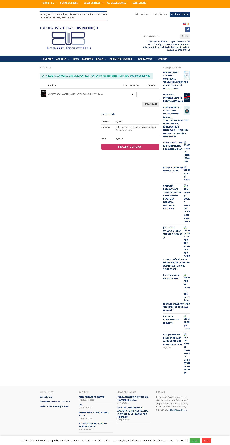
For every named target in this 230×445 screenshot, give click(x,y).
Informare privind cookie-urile (55, 402)
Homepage (47, 59)
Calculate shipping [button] (124, 130)
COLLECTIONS (139, 3)
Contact (162, 59)
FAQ (80, 405)
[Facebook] (187, 30)
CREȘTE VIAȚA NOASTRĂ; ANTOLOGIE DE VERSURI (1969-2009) (76, 94)
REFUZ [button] (206, 441)
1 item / (181, 14)
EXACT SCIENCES (92, 3)
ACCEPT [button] (195, 441)
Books (100, 59)
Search (185, 36)
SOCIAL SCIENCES (69, 3)
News (76, 59)
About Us (61, 59)
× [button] (40, 94)
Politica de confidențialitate (54, 406)
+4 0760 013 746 (182, 50)
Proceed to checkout (130, 146)
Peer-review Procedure (91, 397)
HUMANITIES (48, 3)
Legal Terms (46, 397)
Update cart (150, 104)
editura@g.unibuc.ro (178, 410)
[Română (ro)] (188, 24)
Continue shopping (140, 76)
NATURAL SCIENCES (116, 3)
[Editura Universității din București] (72, 38)
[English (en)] (184, 24)
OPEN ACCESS (145, 59)
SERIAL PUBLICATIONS (121, 59)
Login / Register (160, 14)
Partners (87, 59)
